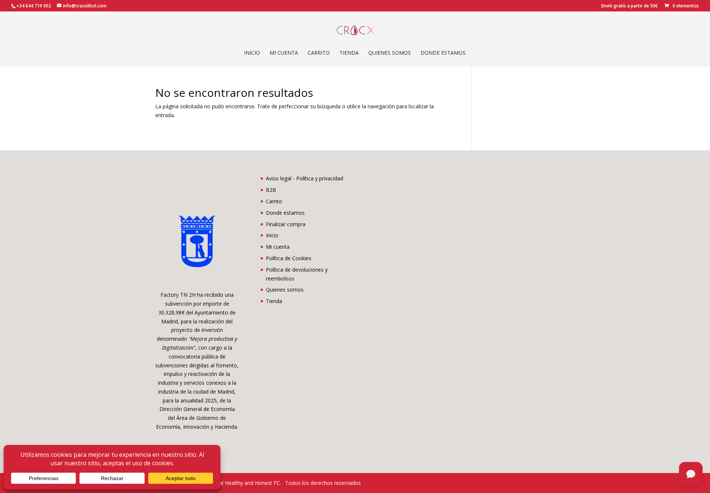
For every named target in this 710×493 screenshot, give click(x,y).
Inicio (252, 53)
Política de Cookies (288, 258)
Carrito (319, 53)
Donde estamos (443, 53)
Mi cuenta (284, 53)
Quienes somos (389, 53)
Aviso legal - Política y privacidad (304, 178)
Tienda (349, 53)
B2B (271, 189)
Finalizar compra (285, 224)
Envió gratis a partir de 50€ (629, 6)
